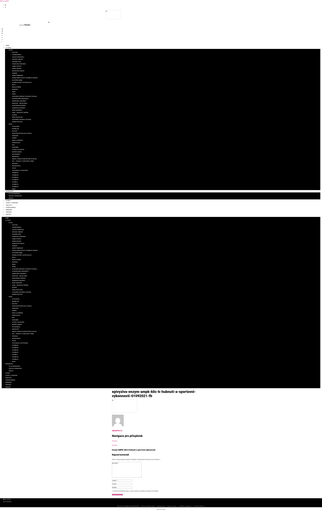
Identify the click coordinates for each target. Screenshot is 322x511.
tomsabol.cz (202, 506)
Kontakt (8, 214)
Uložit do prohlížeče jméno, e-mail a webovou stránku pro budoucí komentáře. (135, 491)
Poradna (8, 384)
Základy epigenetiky (15, 195)
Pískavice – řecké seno (19, 103)
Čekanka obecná (17, 59)
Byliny (11, 50)
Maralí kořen (16, 87)
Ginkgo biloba (16, 68)
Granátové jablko (18, 70)
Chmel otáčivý (16, 66)
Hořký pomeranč (17, 75)
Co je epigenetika (14, 193)
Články (7, 373)
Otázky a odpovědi (11, 375)
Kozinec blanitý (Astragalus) (22, 82)
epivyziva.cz (117, 430)
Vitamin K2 (15, 186)
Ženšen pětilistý (17, 121)
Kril (13, 145)
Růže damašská (17, 110)
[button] (25, 22)
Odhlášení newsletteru (185, 506)
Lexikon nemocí (10, 380)
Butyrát (15, 131)
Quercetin (15, 156)
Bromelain (15, 128)
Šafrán (14, 115)
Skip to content (4, 1)
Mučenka (15, 89)
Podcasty (8, 377)
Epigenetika (10, 191)
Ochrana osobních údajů (148, 506)
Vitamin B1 (15, 172)
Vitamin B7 (15, 179)
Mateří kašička (17, 151)
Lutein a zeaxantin (18, 149)
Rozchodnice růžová (19, 105)
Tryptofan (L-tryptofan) (20, 170)
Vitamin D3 (15, 184)
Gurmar (14, 73)
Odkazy (11, 198)
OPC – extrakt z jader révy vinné (23, 161)
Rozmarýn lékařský (18, 108)
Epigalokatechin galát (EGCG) (22, 133)
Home (7, 218)
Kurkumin (15, 147)
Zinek (14, 361)
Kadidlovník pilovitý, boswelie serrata (25, 77)
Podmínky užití (161, 506)
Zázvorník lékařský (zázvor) (21, 119)
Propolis (15, 163)
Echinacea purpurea (19, 64)
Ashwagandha (16, 54)
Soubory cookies (172, 506)
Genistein (15, 135)
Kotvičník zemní (17, 80)
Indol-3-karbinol (17, 140)
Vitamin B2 (15, 175)
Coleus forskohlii (18, 57)
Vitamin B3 (15, 177)
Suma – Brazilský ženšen (20, 112)
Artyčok (15, 52)
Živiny (10, 124)
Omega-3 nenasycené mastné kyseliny (24, 158)
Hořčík (14, 138)
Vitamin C (15, 182)
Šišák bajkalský (17, 117)
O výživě (8, 47)
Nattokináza (16, 154)
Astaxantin (15, 126)
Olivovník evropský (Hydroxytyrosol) (24, 96)
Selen (14, 168)
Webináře (8, 382)
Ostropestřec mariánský (20, 98)
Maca (14, 84)
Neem (13, 91)
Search (21, 25)
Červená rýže (16, 61)
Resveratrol (16, 165)
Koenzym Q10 (16, 142)
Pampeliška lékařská (19, 101)
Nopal (14, 94)
